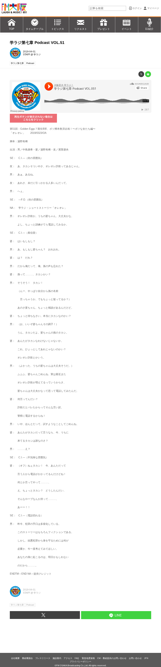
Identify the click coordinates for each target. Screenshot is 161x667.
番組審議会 (27, 658)
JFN (146, 658)
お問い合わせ (135, 658)
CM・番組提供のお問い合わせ (111, 658)
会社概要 (15, 658)
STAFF (26, 54)
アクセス (68, 658)
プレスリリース (42, 658)
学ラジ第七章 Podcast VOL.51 (37, 42)
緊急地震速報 (88, 658)
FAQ (77, 658)
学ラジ (37, 54)
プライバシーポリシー (80, 661)
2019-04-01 (29, 51)
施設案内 (57, 658)
